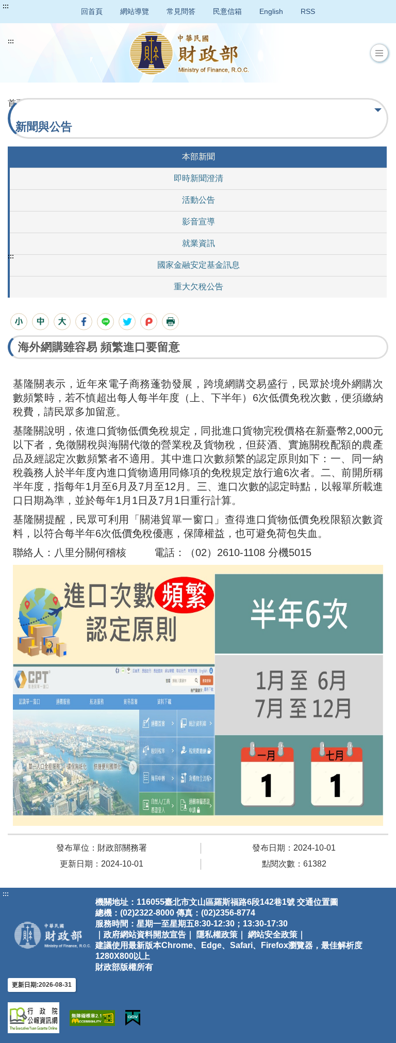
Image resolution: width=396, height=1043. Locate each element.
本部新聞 (198, 156)
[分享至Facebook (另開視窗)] (83, 321)
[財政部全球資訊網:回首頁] (189, 52)
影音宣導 (198, 221)
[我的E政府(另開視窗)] (132, 1018)
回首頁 (92, 11)
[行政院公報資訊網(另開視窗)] (33, 1017)
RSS (308, 11)
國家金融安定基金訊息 (198, 264)
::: (6, 6)
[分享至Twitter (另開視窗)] (127, 321)
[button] (379, 53)
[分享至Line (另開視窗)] (105, 321)
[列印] (170, 321)
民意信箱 (227, 11)
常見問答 (181, 11)
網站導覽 (134, 11)
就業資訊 (198, 243)
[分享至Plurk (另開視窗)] (148, 321)
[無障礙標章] (92, 1018)
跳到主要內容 (27, 6)
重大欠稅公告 (198, 286)
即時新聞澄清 (198, 178)
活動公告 (198, 199)
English (271, 11)
